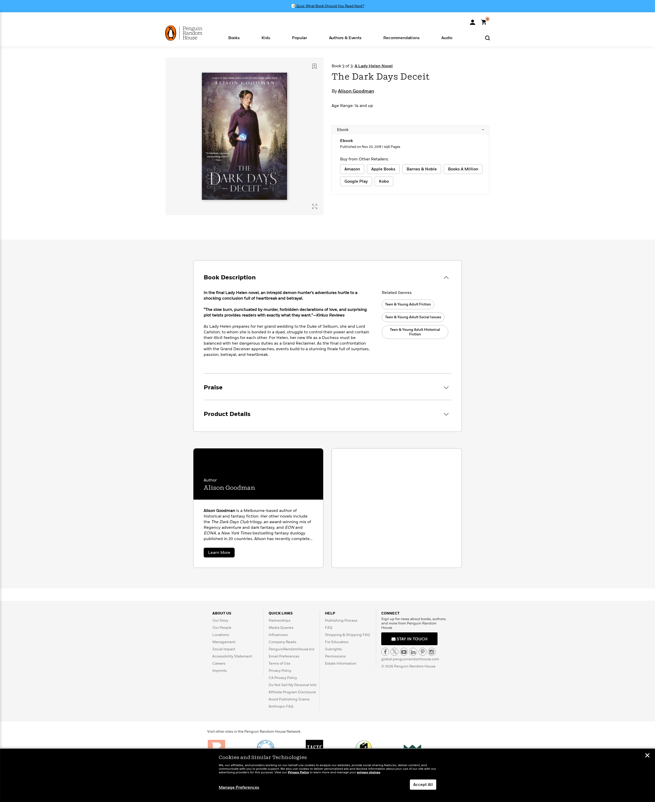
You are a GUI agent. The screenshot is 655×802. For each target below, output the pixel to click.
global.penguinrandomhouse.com (410, 659)
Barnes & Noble (422, 169)
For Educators (336, 642)
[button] (234, 37)
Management (223, 642)
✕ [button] (647, 756)
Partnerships (279, 620)
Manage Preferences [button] (239, 787)
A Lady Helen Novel (374, 66)
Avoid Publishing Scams (289, 699)
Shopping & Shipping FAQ (347, 634)
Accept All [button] (423, 784)
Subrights (333, 649)
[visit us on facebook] (385, 652)
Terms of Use (279, 663)
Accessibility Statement (232, 656)
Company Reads (282, 642)
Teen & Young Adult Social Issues (413, 317)
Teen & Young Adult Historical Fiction (415, 332)
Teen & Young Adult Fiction (408, 304)
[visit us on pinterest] (423, 652)
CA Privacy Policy (283, 677)
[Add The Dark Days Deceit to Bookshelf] (314, 66)
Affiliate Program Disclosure (292, 692)
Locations (220, 634)
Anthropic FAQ (281, 706)
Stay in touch (412, 639)
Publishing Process (341, 620)
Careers (218, 663)
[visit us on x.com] (394, 652)
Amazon (352, 169)
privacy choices (368, 772)
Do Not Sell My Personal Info (292, 685)
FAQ (328, 627)
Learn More (221, 553)
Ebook (410, 130)
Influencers (278, 634)
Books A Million (463, 169)
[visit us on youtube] (404, 652)
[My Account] (472, 20)
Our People (221, 627)
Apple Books (383, 169)
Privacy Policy (280, 670)
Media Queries (281, 627)
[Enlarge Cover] (314, 206)
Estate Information (340, 663)
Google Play (356, 181)
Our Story (220, 620)
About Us (221, 613)
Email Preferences (284, 656)
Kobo (384, 181)
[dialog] (327, 775)
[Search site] (487, 38)
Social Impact (223, 649)
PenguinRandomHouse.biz (291, 649)
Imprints (219, 670)
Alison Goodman (356, 91)
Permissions (335, 656)
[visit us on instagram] (432, 652)
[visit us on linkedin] (413, 652)
